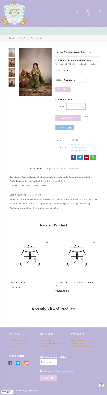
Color (58, 80)
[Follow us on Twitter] (80, 157)
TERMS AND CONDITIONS (83, 343)
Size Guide (63, 89)
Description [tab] (35, 168)
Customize (66, 128)
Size (57, 70)
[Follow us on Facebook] (73, 157)
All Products (76, 144)
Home (11, 38)
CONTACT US (46, 347)
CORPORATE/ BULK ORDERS (53, 343)
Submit (48, 377)
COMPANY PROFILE (17, 340)
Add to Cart (68, 118)
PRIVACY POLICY (78, 340)
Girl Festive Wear (79, 147)
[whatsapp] (93, 157)
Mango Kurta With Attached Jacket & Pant (75, 284)
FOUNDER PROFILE (17, 343)
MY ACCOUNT (46, 340)
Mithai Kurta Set (17, 282)
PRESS (11, 347)
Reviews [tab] (73, 168)
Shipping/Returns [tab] (55, 168)
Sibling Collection (79, 150)
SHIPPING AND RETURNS (83, 347)
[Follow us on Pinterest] (86, 157)
